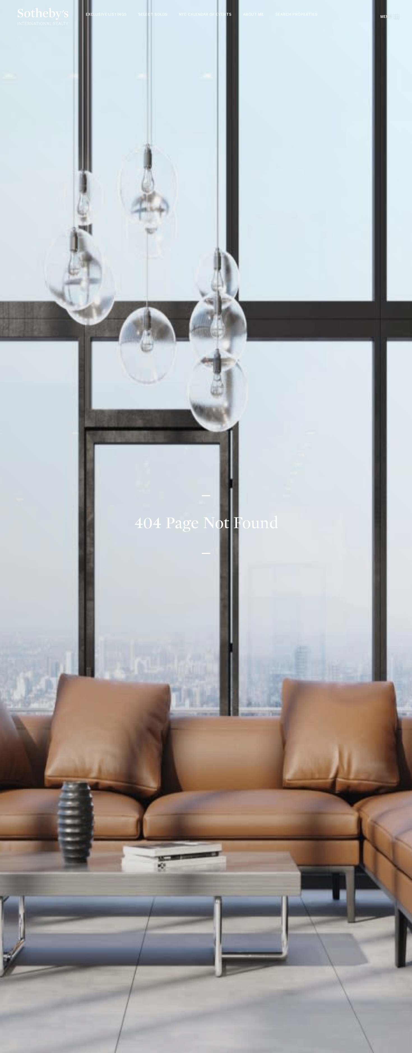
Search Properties (296, 14)
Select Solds (153, 14)
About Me (253, 14)
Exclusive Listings (106, 14)
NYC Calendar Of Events (205, 14)
